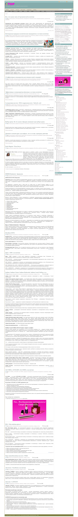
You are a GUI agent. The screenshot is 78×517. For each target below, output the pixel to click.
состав (29, 36)
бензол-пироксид (28, 78)
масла (35, 18)
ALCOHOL (11, 371)
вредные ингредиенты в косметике (28, 35)
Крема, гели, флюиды (61, 122)
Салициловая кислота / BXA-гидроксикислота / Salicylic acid (23, 103)
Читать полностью (9, 30)
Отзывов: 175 (51, 478)
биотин (19, 35)
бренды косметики (62, 26)
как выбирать (42, 123)
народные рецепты (40, 18)
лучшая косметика (61, 31)
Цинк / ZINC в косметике (12, 252)
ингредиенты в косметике (29, 18)
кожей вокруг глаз (59, 167)
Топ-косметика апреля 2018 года (62, 65)
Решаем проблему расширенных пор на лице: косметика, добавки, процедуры (63, 70)
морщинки (31, 148)
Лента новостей (63, 1)
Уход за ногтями (60, 138)
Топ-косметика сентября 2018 (62, 17)
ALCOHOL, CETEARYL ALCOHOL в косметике (19, 370)
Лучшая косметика (36, 11)
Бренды (43, 11)
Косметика (16, 11)
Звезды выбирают (60, 140)
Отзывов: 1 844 (51, 30)
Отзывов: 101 (51, 229)
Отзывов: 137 (51, 464)
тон (69, 40)
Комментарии (70, 1)
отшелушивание (30, 104)
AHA (10, 78)
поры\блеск (44, 104)
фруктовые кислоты (36, 79)
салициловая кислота (25, 79)
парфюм (61, 36)
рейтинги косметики (43, 148)
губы (64, 29)
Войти (38, 515)
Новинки (7, 11)
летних (21, 398)
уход (24, 136)
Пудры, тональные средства (62, 126)
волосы (57, 29)
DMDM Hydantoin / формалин (14, 174)
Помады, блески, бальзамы (62, 125)
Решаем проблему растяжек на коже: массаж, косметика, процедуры (63, 67)
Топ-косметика (18, 515)
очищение (12, 79)
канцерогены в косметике (15, 36)
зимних (17, 398)
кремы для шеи (49, 135)
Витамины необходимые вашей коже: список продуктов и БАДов (63, 61)
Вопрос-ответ (60, 146)
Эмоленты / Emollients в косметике (15, 468)
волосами (58, 163)
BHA (12, 78)
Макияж (20, 11)
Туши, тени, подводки (61, 130)
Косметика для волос (61, 105)
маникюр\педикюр (66, 33)
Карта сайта (23, 9)
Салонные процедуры (61, 154)
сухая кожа (21, 136)
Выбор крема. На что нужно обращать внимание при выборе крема (25, 122)
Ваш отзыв (51, 170)
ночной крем (7, 136)
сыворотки (64, 40)
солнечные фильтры (32, 93)
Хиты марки (59, 100)
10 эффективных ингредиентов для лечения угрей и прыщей (23, 77)
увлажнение (32, 483)
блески (59, 26)
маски (56, 34)
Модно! (30, 11)
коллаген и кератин (24, 36)
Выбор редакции (60, 133)
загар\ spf (11, 93)
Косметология (60, 151)
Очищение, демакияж (61, 123)
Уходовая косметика (61, 114)
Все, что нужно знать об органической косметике (19, 17)
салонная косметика (61, 39)
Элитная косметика (61, 115)
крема (47, 123)
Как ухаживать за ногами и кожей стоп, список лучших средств (64, 20)
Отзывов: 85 (51, 99)
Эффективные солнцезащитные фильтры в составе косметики (23, 92)
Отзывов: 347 (51, 452)
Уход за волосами (60, 155)
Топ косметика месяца (58, 25)
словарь (15, 105)
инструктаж (26, 93)
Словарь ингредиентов (10, 168)
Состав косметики (60, 113)
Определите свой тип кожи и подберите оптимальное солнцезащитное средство (64, 59)
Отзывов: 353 (51, 88)
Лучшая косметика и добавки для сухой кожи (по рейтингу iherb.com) (63, 16)
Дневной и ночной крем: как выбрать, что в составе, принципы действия (26, 133)
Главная (7, 9)
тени (67, 40)
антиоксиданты (12, 18)
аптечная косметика (19, 18)
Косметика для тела (61, 121)
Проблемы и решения (61, 152)
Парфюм (59, 110)
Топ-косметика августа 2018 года (62, 52)
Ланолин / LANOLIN (11, 482)
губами (57, 164)
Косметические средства (50, 11)
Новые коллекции (60, 97)
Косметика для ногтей (61, 106)
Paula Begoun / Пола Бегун (13, 146)
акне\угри (16, 78)
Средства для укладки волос (62, 129)
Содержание (29, 9)
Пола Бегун (36, 148)
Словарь (34, 9)
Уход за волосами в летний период (63, 71)
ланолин (21, 483)
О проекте (12, 9)
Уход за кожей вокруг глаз (62, 156)
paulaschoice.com (17, 167)
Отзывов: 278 (51, 118)
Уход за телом (60, 159)
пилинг (15, 79)
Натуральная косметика (61, 109)
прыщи (18, 79)
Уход (11, 11)
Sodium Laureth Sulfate (13, 35)
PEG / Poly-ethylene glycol (13, 424)
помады (67, 36)
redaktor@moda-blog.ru (33, 515)
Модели (58, 142)
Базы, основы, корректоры (62, 118)
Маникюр (59, 135)
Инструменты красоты (61, 104)
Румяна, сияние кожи (61, 127)
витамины (34, 78)
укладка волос (58, 41)
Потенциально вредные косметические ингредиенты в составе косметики (27, 34)
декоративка (68, 29)
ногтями (57, 168)
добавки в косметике (39, 35)
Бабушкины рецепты (61, 150)
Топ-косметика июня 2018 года (62, 53)
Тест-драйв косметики (61, 98)
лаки (69, 30)
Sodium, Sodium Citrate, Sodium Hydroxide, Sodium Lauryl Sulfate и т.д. (26, 272)
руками (57, 169)
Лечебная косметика (61, 108)
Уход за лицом (60, 158)
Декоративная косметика (62, 102)
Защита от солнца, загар (62, 119)
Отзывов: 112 (51, 130)
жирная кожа (13, 104)
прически (62, 37)
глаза (61, 29)
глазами (57, 165)
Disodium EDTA (10, 233)
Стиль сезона (59, 143)
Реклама (17, 9)
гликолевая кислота (40, 78)
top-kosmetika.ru (60, 93)
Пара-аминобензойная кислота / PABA (16, 456)
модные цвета (62, 34)
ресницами (58, 171)
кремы (44, 135)
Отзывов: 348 (51, 249)
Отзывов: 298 (51, 366)
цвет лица (57, 42)
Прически (25, 11)
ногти (69, 35)
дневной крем (18, 135)
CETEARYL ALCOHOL (18, 371)
